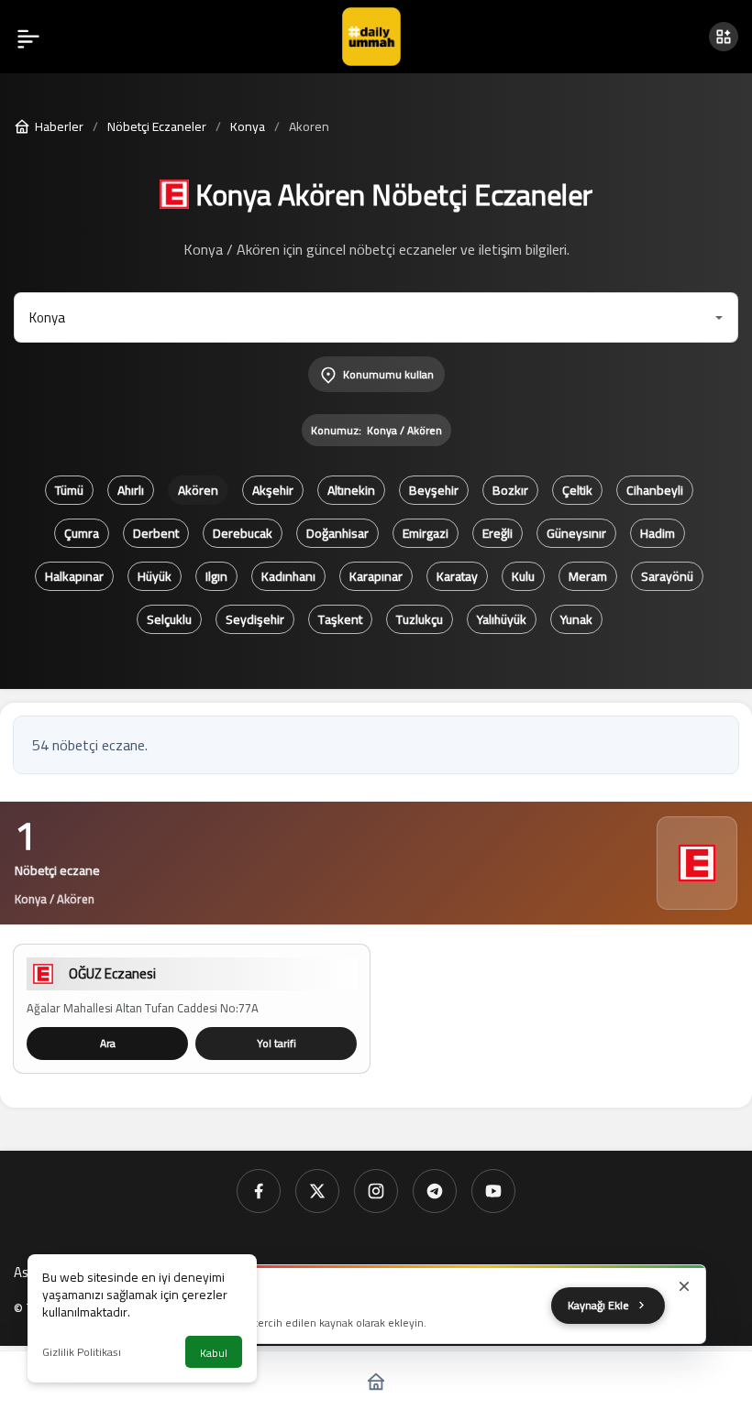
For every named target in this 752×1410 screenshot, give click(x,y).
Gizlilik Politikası (81, 1351)
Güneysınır (576, 533)
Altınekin (351, 490)
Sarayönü (667, 576)
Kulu (523, 576)
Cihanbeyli (654, 490)
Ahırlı (130, 490)
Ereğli (497, 533)
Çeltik (577, 490)
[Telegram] (435, 1191)
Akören (198, 490)
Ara (108, 1043)
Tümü (69, 490)
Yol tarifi (276, 1043)
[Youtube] (493, 1191)
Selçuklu (169, 619)
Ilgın (216, 576)
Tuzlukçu (419, 619)
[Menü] (28, 36)
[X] (317, 1191)
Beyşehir (434, 490)
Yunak (576, 619)
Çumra (81, 533)
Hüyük (154, 576)
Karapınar (376, 576)
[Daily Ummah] (371, 35)
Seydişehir (255, 619)
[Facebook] (259, 1191)
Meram (588, 576)
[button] (723, 36)
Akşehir (272, 490)
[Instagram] (376, 1191)
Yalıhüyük (501, 619)
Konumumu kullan (388, 374)
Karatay (457, 576)
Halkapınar (74, 576)
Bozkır (510, 490)
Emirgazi (425, 533)
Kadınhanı (288, 576)
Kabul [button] (213, 1352)
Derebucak (242, 533)
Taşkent (340, 619)
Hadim (657, 533)
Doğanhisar (337, 533)
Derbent (156, 533)
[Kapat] (684, 1286)
